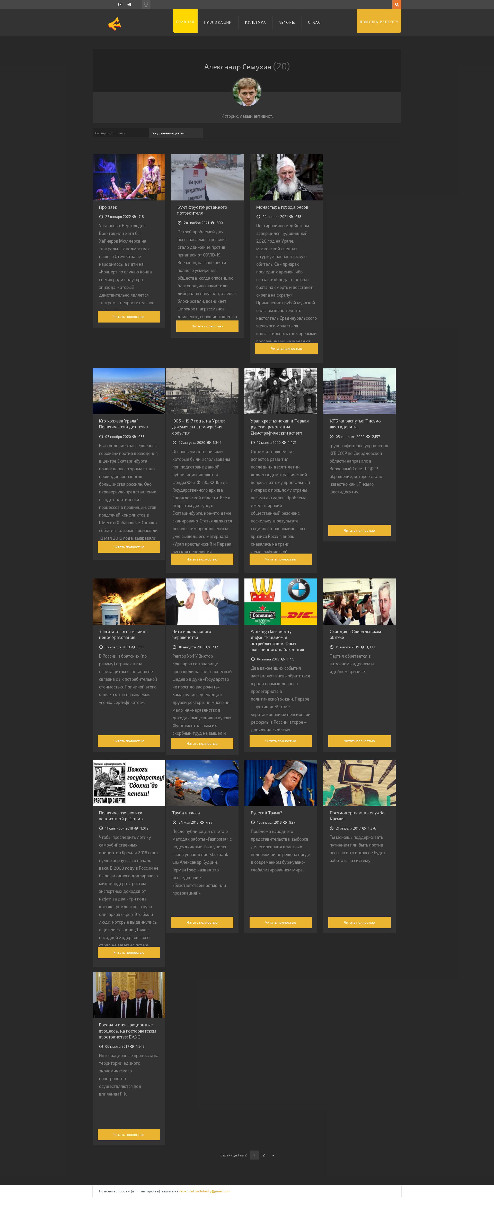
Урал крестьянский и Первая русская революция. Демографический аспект (280, 427)
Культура (255, 22)
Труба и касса (186, 812)
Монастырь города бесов (282, 207)
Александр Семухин (245, 66)
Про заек (108, 207)
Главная (185, 22)
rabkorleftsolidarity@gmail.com (204, 1191)
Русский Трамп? (266, 812)
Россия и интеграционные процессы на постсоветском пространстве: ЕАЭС (127, 1031)
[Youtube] (120, 4)
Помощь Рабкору (379, 22)
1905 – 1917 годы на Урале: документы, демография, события (198, 427)
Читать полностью (128, 316)
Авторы (287, 22)
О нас (314, 22)
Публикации (218, 22)
